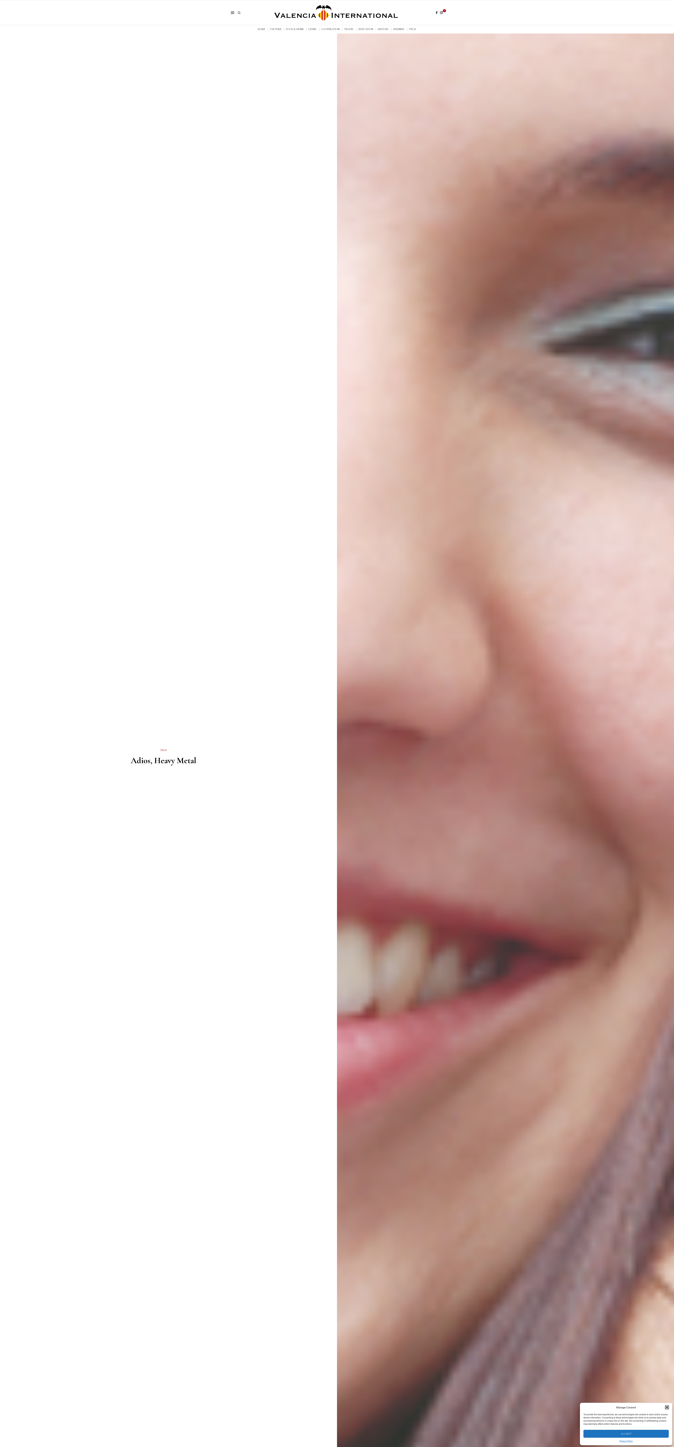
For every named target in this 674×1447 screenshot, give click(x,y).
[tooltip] (437, 13)
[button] (667, 1407)
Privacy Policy (626, 1440)
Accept (626, 1433)
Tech (163, 750)
